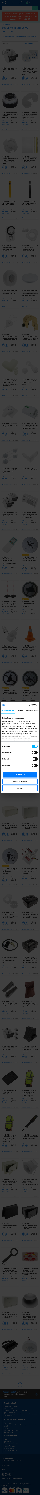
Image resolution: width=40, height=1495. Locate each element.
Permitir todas (20, 775)
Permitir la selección (20, 781)
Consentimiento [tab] (8, 711)
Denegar (20, 788)
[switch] (35, 752)
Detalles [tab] (20, 711)
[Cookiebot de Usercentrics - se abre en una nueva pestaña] (29, 705)
